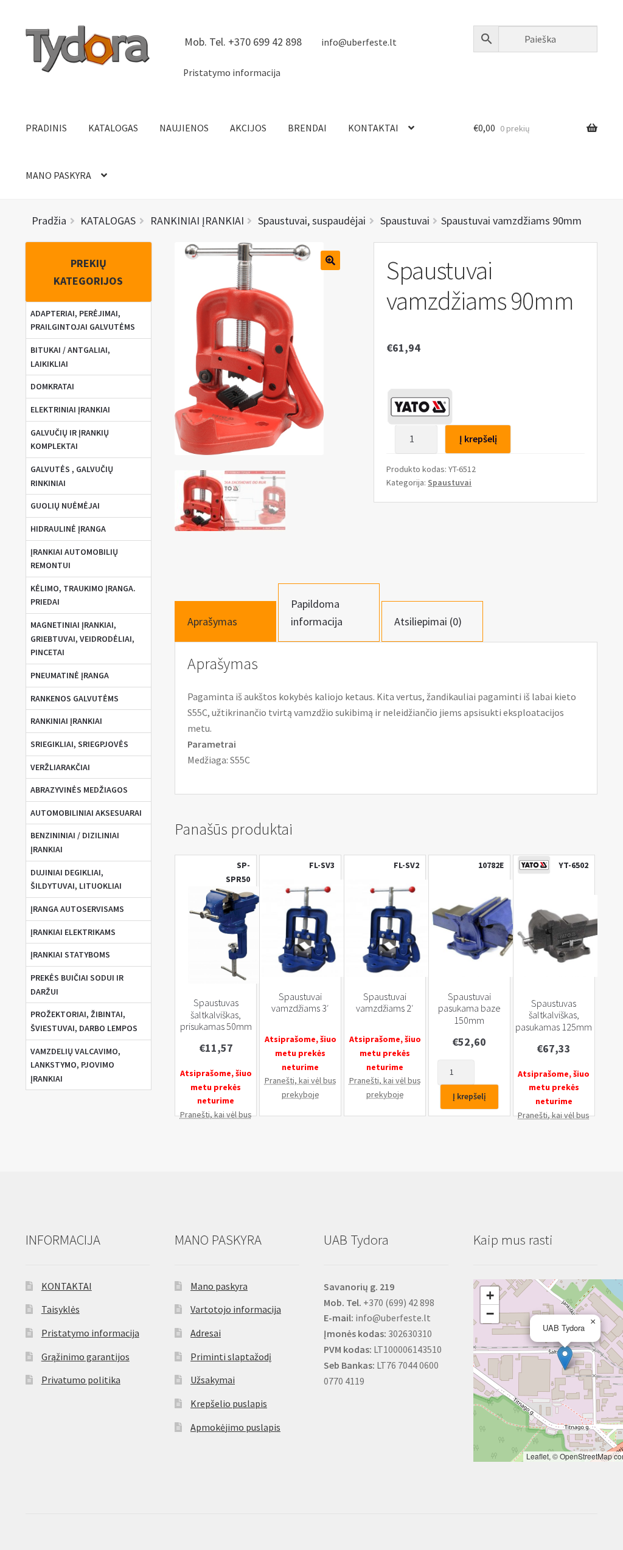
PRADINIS (46, 128)
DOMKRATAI (52, 386)
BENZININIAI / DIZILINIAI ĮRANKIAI (74, 842)
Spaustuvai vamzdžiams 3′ (300, 1002)
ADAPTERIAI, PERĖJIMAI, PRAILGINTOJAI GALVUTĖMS (82, 320)
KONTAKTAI (373, 128)
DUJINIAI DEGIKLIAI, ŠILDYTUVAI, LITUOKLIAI (76, 879)
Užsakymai (212, 1380)
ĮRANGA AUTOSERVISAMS (77, 908)
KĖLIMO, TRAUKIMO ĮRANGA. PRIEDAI (83, 595)
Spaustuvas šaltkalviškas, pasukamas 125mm (553, 1015)
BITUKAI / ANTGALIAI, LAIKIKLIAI (70, 356)
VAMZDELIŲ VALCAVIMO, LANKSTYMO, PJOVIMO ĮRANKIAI (75, 1065)
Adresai (205, 1333)
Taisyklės (60, 1309)
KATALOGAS (113, 128)
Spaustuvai (450, 482)
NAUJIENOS (184, 128)
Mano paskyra (219, 1286)
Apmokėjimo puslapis (235, 1427)
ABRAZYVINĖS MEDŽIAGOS (79, 789)
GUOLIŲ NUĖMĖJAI (65, 505)
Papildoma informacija (317, 612)
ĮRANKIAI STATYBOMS (70, 954)
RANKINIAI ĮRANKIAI (66, 720)
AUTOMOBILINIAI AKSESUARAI (86, 812)
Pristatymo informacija (231, 72)
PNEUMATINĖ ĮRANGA (69, 675)
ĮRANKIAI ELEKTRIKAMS (73, 931)
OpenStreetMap (586, 1456)
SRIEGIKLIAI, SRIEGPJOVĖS (79, 744)
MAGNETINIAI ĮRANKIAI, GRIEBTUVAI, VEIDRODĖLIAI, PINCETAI (82, 638)
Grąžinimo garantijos (85, 1356)
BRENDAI (307, 128)
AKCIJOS (248, 128)
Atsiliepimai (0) (428, 621)
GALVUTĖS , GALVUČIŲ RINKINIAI (71, 476)
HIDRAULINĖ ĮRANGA (68, 528)
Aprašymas (212, 621)
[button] (565, 1358)
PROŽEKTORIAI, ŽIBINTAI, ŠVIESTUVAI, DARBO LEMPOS (83, 1021)
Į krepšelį (478, 439)
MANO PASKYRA (58, 175)
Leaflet (537, 1456)
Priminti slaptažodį (230, 1356)
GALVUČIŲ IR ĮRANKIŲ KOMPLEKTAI (69, 439)
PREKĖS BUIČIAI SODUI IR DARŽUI (77, 984)
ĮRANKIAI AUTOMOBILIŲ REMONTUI (74, 558)
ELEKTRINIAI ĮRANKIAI (70, 409)
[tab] (225, 621)
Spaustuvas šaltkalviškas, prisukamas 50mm (216, 1014)
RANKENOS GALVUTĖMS (74, 698)
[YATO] (419, 406)
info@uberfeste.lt (359, 42)
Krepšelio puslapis (228, 1403)
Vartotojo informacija (235, 1309)
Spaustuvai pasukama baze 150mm (469, 1008)
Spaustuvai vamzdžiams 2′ (385, 1002)
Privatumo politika (80, 1380)
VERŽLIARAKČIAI (60, 767)
